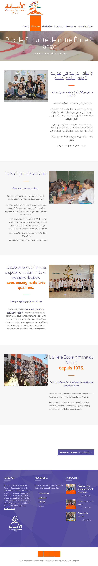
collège (10, 313)
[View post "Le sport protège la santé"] (70, 504)
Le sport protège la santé (85, 502)
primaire (40, 309)
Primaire (42, 497)
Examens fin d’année (83, 514)
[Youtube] (52, 554)
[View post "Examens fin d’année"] (70, 516)
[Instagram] (46, 554)
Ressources (71, 26)
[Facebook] (40, 554)
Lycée (41, 506)
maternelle (30, 309)
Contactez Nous (85, 26)
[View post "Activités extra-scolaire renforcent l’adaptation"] (70, 489)
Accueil (25, 26)
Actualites (58, 26)
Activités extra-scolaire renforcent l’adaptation (85, 489)
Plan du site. (9, 508)
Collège (42, 502)
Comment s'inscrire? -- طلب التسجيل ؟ (74, 452)
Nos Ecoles (47, 26)
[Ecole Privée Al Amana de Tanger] (25, 7)
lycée (19, 313)
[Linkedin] (57, 554)
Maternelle (44, 493)
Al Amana (35, 26)
